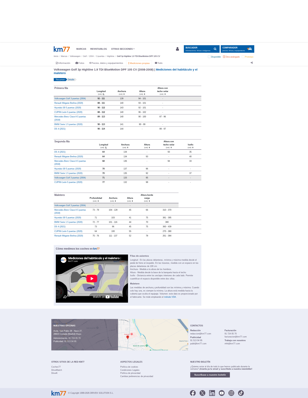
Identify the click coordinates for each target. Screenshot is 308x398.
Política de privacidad (130, 373)
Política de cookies (129, 367)
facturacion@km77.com (236, 336)
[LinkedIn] (212, 392)
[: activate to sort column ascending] (187, 91)
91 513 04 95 (70, 341)
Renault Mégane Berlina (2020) (68, 103)
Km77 (61, 49)
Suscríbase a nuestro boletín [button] (210, 374)
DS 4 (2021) (59, 129)
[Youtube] (222, 392)
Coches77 (56, 367)
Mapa (78, 334)
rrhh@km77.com (232, 343)
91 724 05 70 (74, 338)
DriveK (54, 373)
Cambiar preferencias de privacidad (136, 376)
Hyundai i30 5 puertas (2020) (67, 107)
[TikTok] (241, 392)
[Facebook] (193, 392)
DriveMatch (56, 370)
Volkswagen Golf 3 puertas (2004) (70, 98)
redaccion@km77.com (200, 333)
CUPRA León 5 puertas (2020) (68, 112)
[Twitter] (202, 392)
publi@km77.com (198, 343)
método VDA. (170, 297)
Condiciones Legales (130, 370)
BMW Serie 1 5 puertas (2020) (68, 124)
